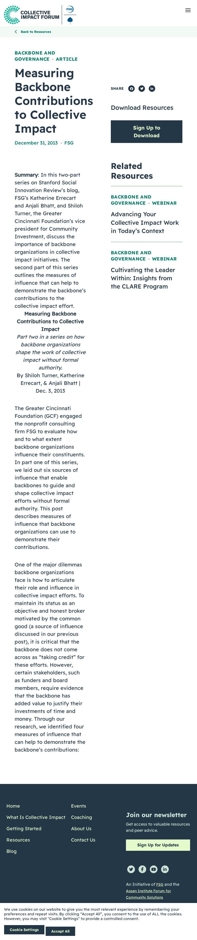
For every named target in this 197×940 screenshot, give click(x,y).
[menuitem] (35, 806)
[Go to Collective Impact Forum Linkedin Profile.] (165, 869)
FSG (69, 143)
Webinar (164, 203)
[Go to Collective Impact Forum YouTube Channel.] (154, 869)
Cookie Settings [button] (24, 929)
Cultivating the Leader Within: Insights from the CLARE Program (143, 278)
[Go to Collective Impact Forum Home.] (40, 14)
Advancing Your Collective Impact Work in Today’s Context (145, 222)
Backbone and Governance (35, 56)
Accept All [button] (60, 931)
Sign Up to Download (146, 131)
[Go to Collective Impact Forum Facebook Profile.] (142, 869)
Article (67, 59)
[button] (188, 10)
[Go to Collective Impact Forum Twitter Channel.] (131, 869)
